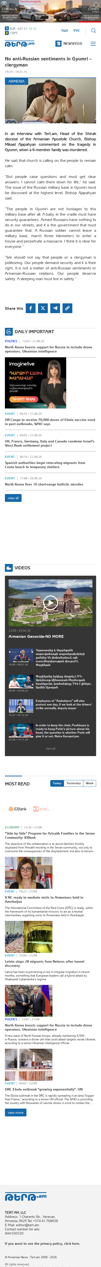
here (75, 1243)
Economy (12, 827)
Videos (22, 567)
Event (10, 414)
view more (16, 1112)
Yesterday (73, 783)
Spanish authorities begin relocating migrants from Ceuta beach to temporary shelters (45, 465)
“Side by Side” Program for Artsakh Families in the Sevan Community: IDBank (50, 835)
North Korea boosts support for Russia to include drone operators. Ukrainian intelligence (48, 349)
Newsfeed (72, 43)
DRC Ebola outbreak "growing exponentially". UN (44, 1089)
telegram (55, 308)
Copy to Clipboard (67, 308)
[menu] (93, 44)
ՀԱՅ (64, 31)
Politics (11, 341)
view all (13, 498)
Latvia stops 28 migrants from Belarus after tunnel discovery (44, 963)
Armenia (17, 81)
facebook (31, 308)
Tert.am (19, 44)
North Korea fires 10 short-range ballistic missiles (44, 484)
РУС (77, 31)
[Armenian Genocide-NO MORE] (50, 603)
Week (89, 783)
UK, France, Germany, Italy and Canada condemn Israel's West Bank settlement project (49, 443)
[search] (94, 30)
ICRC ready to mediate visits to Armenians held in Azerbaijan (44, 899)
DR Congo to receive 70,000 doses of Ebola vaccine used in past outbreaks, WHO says (50, 422)
